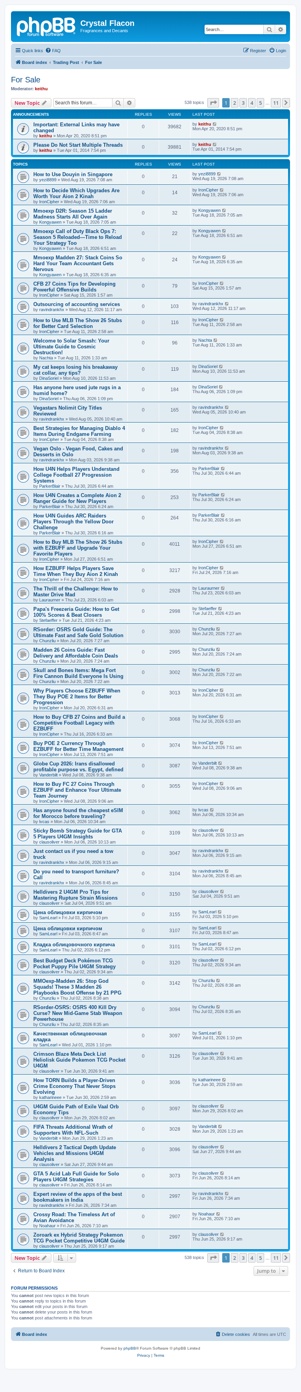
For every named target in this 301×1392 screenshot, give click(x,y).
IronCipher (49, 201)
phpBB (129, 1348)
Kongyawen (50, 222)
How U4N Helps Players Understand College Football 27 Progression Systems (76, 475)
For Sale (25, 79)
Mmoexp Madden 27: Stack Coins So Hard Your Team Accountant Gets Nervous (77, 263)
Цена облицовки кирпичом (67, 912)
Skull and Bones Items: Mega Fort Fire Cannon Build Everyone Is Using (78, 673)
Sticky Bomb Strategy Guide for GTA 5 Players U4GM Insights (77, 834)
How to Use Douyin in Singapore (72, 174)
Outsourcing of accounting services (76, 304)
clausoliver (49, 842)
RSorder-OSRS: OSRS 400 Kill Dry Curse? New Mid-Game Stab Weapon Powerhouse (77, 1013)
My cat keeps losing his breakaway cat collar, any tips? (75, 370)
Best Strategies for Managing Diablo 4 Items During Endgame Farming (79, 431)
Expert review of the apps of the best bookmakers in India (77, 1197)
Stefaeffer (48, 620)
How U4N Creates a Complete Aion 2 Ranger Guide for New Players (77, 498)
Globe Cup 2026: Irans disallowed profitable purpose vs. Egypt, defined (78, 767)
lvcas (44, 821)
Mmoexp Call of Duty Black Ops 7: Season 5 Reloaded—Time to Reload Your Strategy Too (77, 237)
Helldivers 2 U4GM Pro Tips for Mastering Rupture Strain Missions (75, 895)
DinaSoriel (48, 378)
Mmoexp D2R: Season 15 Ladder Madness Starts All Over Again (72, 214)
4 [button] (251, 102)
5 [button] (260, 102)
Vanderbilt (48, 775)
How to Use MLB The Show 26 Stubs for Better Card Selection (77, 323)
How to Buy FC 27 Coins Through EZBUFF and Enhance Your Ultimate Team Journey (77, 790)
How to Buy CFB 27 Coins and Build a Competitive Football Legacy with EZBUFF (79, 723)
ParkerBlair (49, 486)
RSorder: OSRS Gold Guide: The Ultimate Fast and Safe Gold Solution (78, 632)
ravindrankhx (51, 309)
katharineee (50, 1097)
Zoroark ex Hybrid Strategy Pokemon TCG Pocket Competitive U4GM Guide (79, 1238)
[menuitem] (53, 50)
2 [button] (234, 102)
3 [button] (243, 102)
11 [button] (276, 102)
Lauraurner (49, 600)
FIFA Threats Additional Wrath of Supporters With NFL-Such (72, 1130)
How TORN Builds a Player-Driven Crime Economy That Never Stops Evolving (74, 1086)
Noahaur (47, 1225)
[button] (213, 102)
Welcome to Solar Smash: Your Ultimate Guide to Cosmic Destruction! (71, 346)
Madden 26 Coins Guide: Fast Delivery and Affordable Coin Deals (75, 653)
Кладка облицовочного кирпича (74, 944)
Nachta (46, 357)
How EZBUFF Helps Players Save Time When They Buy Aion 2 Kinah (75, 571)
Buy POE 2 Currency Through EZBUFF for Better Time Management (78, 746)
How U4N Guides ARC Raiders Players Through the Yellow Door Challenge (73, 521)
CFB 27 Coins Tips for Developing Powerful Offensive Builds (74, 287)
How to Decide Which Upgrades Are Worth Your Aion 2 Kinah (76, 193)
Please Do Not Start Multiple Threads (78, 145)
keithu (41, 88)
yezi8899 (47, 179)
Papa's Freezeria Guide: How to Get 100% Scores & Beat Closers (76, 612)
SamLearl (48, 917)
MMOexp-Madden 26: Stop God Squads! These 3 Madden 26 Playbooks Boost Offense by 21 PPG (77, 987)
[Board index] (46, 25)
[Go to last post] (215, 124)
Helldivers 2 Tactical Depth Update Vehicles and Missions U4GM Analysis (74, 1153)
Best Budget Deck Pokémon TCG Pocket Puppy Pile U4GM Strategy (74, 963)
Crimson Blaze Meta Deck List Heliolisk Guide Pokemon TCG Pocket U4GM (79, 1060)
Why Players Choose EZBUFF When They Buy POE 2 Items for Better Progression (76, 696)
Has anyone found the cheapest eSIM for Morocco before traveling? (78, 813)
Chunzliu (47, 640)
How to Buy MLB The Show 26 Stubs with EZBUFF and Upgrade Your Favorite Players (77, 548)
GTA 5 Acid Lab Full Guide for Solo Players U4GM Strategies (76, 1176)
